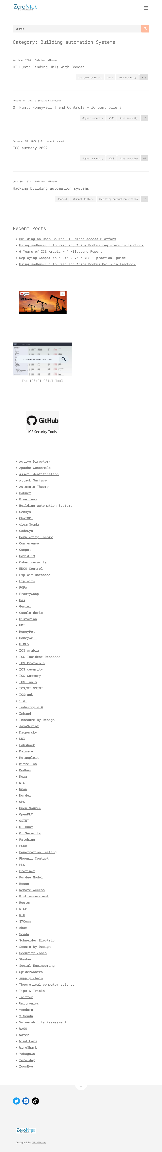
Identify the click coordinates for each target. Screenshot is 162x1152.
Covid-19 (27, 556)
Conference (29, 543)
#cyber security (92, 118)
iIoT (23, 701)
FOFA (23, 587)
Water (24, 1035)
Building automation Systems (46, 505)
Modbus (25, 770)
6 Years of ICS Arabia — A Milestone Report (60, 251)
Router (25, 902)
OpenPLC (26, 814)
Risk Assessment (34, 896)
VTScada (26, 1016)
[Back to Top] (81, 1084)
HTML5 (24, 644)
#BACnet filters (83, 198)
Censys (25, 512)
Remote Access (32, 890)
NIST (23, 783)
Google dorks (31, 612)
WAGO (23, 1028)
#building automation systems (118, 198)
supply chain (31, 978)
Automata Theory (34, 486)
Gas (22, 600)
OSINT (24, 820)
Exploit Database (35, 575)
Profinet (27, 871)
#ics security (127, 77)
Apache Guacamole (35, 468)
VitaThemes (39, 1142)
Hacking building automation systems (51, 188)
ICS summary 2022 (30, 147)
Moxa (23, 776)
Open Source (30, 808)
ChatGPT (26, 518)
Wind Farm (28, 1041)
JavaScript (29, 726)
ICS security (31, 669)
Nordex (25, 795)
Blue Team (28, 499)
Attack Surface (33, 480)
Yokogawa (27, 1054)
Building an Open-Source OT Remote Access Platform (67, 239)
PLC (22, 865)
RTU (22, 915)
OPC (22, 802)
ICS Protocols (32, 663)
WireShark (28, 1047)
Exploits (27, 581)
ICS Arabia (29, 650)
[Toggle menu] (146, 8)
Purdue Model (31, 877)
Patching (27, 839)
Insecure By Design (37, 720)
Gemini (25, 606)
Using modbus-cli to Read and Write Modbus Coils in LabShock (77, 264)
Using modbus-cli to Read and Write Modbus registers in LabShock (81, 245)
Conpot (25, 549)
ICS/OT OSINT (31, 688)
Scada (24, 934)
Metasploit (29, 757)
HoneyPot (27, 631)
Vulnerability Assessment (43, 1022)
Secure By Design (35, 946)
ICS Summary (30, 675)
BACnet (25, 493)
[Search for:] (81, 28)
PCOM (23, 846)
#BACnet (62, 198)
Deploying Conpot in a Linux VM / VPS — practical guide (72, 258)
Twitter (26, 997)
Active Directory (35, 461)
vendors (26, 1009)
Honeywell (28, 638)
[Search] (145, 28)
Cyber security (33, 562)
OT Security (30, 833)
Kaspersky (28, 732)
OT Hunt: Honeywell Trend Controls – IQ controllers (67, 107)
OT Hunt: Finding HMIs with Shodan (49, 66)
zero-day (27, 1060)
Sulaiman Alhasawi (46, 60)
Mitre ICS (28, 764)
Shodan (25, 959)
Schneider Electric (37, 940)
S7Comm (25, 921)
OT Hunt (26, 827)
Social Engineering (37, 965)
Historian (28, 619)
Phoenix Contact (34, 858)
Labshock (27, 745)
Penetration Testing (38, 852)
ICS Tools (28, 682)
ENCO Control (31, 568)
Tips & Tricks (32, 991)
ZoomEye (26, 1066)
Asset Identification (39, 474)
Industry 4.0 (31, 707)
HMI (22, 625)
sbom (23, 928)
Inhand (25, 713)
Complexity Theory (36, 537)
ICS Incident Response (40, 657)
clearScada (29, 524)
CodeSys (26, 531)
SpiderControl (32, 972)
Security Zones (33, 953)
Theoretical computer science (46, 984)
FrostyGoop (29, 594)
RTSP (23, 909)
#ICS (110, 77)
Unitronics (29, 1003)
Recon (24, 883)
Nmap (23, 789)
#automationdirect (90, 77)
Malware (26, 751)
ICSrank (26, 694)
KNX (22, 738)
